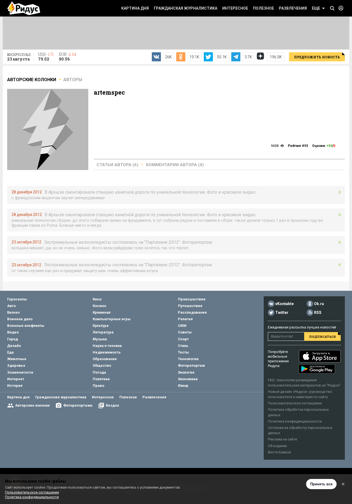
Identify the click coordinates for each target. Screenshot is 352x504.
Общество (102, 365)
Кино (97, 299)
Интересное (235, 8)
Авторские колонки (32, 405)
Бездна (112, 405)
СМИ (182, 326)
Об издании (277, 446)
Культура (101, 326)
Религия (185, 319)
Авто (11, 306)
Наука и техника (107, 346)
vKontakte (284, 304)
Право (98, 386)
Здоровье (16, 365)
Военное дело (19, 319)
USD (46, 57)
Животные (16, 359)
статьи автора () (117, 164)
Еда (10, 352)
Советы (185, 332)
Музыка (100, 339)
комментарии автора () (175, 164)
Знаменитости (20, 372)
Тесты (183, 352)
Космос (99, 306)
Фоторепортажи (77, 405)
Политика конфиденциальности (295, 421)
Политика (101, 379)
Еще (316, 8)
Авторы (72, 79)
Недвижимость (107, 352)
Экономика (188, 379)
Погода (99, 372)
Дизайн (14, 346)
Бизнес (13, 312)
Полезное (263, 8)
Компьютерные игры (112, 319)
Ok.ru (319, 304)
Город (12, 339)
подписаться (322, 337)
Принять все (321, 484)
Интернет (15, 379)
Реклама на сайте (282, 439)
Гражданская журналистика (185, 8)
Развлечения (293, 8)
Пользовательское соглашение (295, 403)
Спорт (183, 339)
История (15, 386)
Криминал (102, 312)
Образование (105, 359)
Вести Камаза (279, 452)
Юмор (183, 386)
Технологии (188, 359)
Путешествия (190, 306)
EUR (67, 57)
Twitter (281, 312)
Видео (13, 332)
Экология (186, 372)
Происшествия (191, 299)
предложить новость (317, 57)
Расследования (192, 312)
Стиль (183, 346)
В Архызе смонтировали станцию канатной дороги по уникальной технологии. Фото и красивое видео (150, 192)
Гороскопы (17, 299)
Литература (103, 332)
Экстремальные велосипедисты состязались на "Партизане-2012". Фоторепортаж (128, 242)
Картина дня (135, 8)
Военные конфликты (25, 326)
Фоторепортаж (191, 365)
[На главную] (23, 8)
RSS (317, 312)
